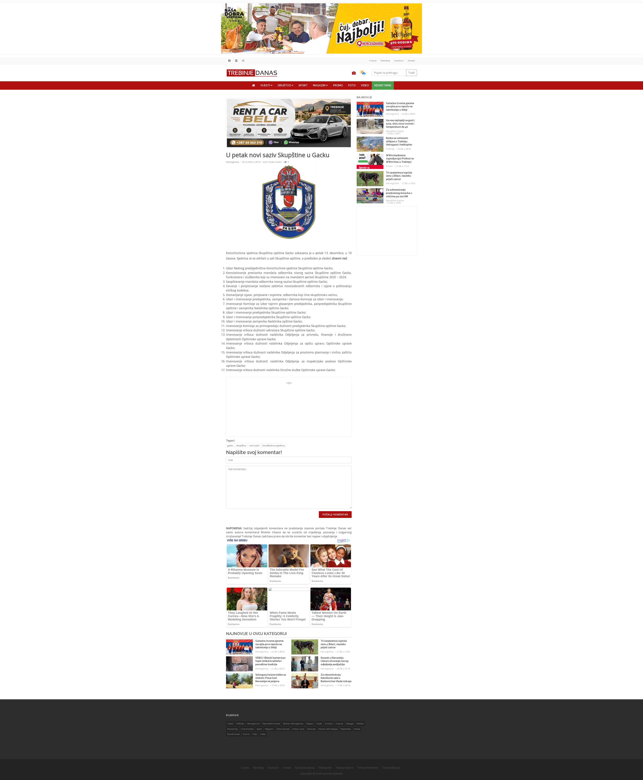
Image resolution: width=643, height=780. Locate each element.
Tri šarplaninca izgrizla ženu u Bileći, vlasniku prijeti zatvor (334, 644)
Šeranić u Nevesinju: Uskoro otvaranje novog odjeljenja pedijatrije (334, 661)
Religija (349, 723)
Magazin (319, 85)
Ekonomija (232, 729)
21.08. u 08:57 (278, 668)
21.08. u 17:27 (402, 166)
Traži (411, 73)
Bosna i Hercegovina (293, 723)
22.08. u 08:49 (404, 148)
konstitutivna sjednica (273, 445)
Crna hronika (247, 729)
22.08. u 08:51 (394, 133)
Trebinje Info (325, 767)
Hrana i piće (298, 729)
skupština (241, 445)
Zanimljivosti (282, 729)
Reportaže (346, 729)
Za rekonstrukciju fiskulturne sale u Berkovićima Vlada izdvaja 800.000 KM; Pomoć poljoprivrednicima (336, 681)
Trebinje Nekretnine (367, 767)
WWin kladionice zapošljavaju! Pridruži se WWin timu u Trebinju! (400, 158)
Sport (303, 85)
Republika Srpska (395, 131)
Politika (360, 723)
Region (309, 723)
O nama (373, 60)
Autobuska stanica (304, 767)
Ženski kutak (233, 734)
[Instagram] (243, 60)
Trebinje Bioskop (391, 767)
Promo (338, 85)
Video (365, 85)
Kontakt (411, 60)
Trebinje (390, 148)
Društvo (285, 85)
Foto (351, 85)
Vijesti (265, 85)
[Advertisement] (198, 86)
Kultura (339, 723)
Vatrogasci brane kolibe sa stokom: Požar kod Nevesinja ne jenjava (270, 678)
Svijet (319, 723)
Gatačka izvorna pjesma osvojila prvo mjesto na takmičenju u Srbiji (269, 644)
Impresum (399, 60)
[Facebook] (229, 60)
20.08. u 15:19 (343, 668)
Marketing (385, 60)
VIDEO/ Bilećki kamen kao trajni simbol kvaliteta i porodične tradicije (270, 661)
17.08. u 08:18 (343, 685)
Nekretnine (382, 85)
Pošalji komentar (335, 514)
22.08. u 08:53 (278, 651)
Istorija (357, 729)
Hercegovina (232, 161)
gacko (230, 445)
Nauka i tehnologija (328, 729)
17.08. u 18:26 (278, 685)
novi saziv (254, 445)
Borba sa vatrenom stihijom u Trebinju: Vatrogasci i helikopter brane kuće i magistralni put (400, 145)
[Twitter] (236, 60)
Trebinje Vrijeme (344, 767)
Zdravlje (311, 729)
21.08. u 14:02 (343, 651)
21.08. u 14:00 (394, 202)
